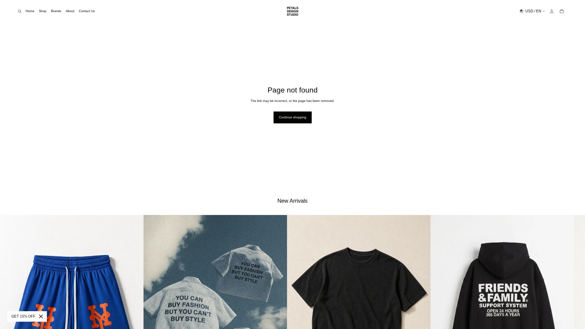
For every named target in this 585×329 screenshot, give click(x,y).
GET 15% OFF (23, 316)
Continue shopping (292, 117)
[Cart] (562, 11)
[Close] (41, 316)
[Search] (20, 11)
